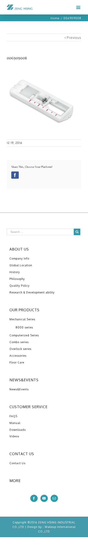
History (14, 272)
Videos (14, 436)
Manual (14, 423)
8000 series (24, 327)
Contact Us (17, 463)
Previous (74, 38)
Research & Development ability (32, 292)
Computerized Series (24, 335)
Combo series (19, 342)
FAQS (13, 416)
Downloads (17, 429)
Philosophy (17, 279)
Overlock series (20, 349)
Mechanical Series (22, 319)
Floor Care (16, 362)
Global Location (20, 265)
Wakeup (50, 527)
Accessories (17, 355)
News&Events (19, 389)
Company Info (19, 258)
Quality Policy (19, 285)
